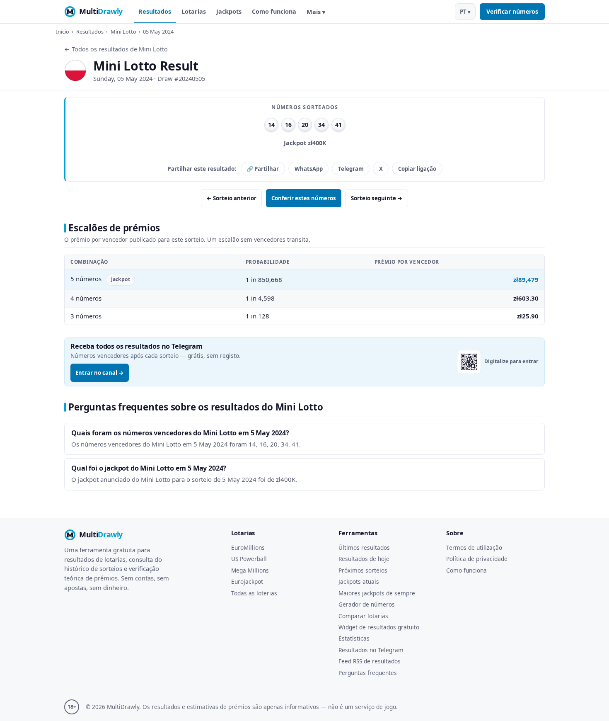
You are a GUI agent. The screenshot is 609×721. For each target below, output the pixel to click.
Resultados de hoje (363, 559)
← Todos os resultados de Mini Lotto (116, 49)
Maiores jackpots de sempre (376, 593)
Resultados (154, 11)
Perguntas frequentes (367, 673)
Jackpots (229, 11)
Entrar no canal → (99, 372)
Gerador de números (366, 604)
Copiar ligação (417, 168)
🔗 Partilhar (263, 168)
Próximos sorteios (362, 570)
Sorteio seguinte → (377, 198)
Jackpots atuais (358, 581)
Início (62, 31)
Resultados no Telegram (371, 650)
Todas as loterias (254, 593)
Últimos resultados (364, 547)
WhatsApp (309, 168)
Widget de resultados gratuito (378, 627)
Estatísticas (354, 638)
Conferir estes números (303, 198)
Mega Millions (250, 570)
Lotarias (193, 11)
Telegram (351, 168)
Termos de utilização (474, 547)
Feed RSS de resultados (369, 661)
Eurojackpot (247, 581)
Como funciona (274, 11)
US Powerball (249, 559)
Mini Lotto (123, 31)
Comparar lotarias (363, 616)
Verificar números (512, 11)
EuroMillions (248, 547)
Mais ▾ (316, 12)
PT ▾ (465, 11)
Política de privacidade (477, 559)
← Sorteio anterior (231, 198)
